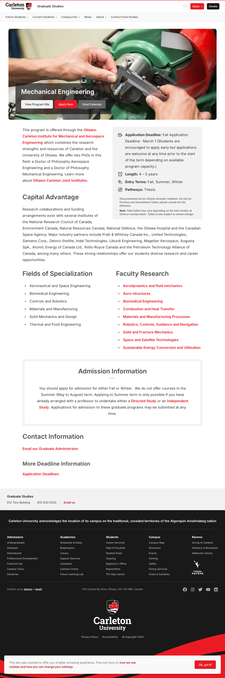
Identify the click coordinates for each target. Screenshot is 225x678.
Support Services (70, 558)
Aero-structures (136, 293)
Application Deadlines (40, 474)
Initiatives (13, 574)
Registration (113, 568)
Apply (196, 6)
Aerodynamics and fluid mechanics (152, 286)
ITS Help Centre (115, 574)
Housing (111, 558)
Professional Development (22, 558)
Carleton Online (69, 568)
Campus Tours (15, 568)
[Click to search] (185, 6)
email (38, 589)
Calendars (66, 563)
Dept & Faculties (115, 547)
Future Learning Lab (71, 574)
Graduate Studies (50, 6)
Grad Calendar (92, 104)
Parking (153, 558)
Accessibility (110, 636)
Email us (69, 502)
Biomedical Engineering (143, 301)
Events (153, 553)
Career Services (115, 542)
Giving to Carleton (202, 542)
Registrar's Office (116, 563)
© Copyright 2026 (133, 636)
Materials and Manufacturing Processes (156, 317)
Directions (155, 547)
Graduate (12, 547)
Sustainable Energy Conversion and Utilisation (162, 347)
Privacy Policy (89, 636)
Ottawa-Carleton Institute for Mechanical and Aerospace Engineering (63, 136)
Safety (152, 563)
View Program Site (37, 104)
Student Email (114, 553)
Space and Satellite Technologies (151, 340)
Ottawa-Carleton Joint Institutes (60, 180)
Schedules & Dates (71, 542)
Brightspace (67, 547)
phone (28, 589)
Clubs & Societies (159, 574)
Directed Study (143, 401)
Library (64, 553)
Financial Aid (14, 563)
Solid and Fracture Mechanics (148, 332)
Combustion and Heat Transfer (149, 309)
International (14, 553)
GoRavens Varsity (202, 553)
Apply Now (66, 104)
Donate (213, 6)
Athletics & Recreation (205, 547)
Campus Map (157, 542)
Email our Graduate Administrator (50, 449)
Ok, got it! (205, 664)
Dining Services (158, 568)
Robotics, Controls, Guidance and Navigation (160, 324)
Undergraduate (16, 542)
